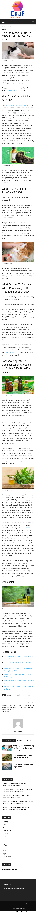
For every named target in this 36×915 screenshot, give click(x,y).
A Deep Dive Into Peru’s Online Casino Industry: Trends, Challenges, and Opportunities (17, 808)
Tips (4, 854)
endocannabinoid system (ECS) (15, 105)
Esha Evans (6, 39)
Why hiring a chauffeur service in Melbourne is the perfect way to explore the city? (9, 709)
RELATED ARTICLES (9, 741)
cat (13, 695)
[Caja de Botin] (18, 9)
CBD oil (22, 695)
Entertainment (7, 830)
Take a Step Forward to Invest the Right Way (26, 707)
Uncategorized (7, 857)
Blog (4, 825)
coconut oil (11, 352)
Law (4, 842)
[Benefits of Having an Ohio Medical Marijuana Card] (7, 757)
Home (3, 26)
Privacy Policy (26, 903)
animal (9, 695)
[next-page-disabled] (6, 774)
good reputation (27, 528)
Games (5, 836)
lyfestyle (5, 845)
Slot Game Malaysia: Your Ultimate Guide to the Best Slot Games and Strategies (17, 790)
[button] (3, 21)
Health (9, 26)
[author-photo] (18, 728)
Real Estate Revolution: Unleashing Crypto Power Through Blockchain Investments (18, 802)
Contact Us (18, 905)
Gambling (6, 833)
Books (5, 827)
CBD (18, 695)
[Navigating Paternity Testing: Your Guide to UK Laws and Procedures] (7, 748)
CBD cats (12, 90)
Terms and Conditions (15, 903)
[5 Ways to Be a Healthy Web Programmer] (7, 766)
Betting (5, 822)
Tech (4, 851)
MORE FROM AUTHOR (24, 741)
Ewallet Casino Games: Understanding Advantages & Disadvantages (14, 784)
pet (3, 697)
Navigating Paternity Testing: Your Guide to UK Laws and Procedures (23, 748)
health (28, 695)
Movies (5, 848)
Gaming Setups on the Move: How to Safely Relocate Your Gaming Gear (16, 796)
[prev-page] (3, 774)
